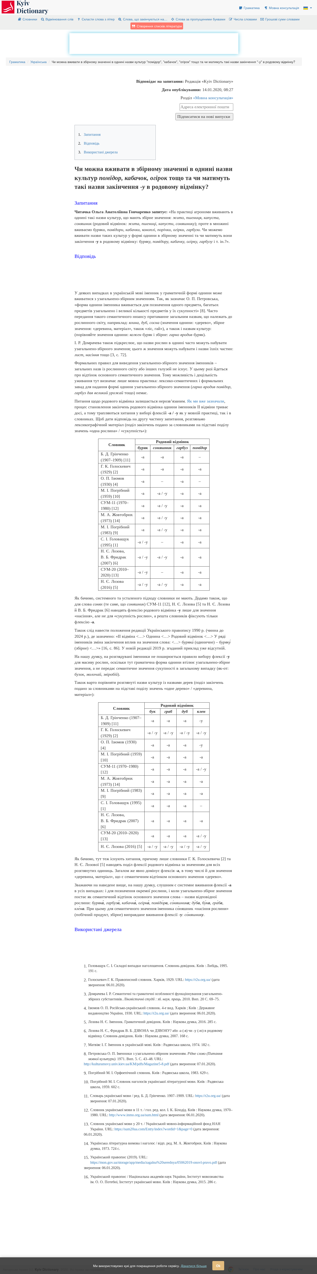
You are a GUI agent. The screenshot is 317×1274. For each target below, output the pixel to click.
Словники (29, 19)
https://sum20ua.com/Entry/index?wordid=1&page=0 (153, 1129)
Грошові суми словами (282, 19)
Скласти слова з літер (98, 19)
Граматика (251, 7)
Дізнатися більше (194, 1265)
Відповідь (88, 143)
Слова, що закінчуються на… (144, 19)
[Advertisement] (153, 43)
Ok (218, 1265)
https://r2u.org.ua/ (198, 980)
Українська (38, 61)
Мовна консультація (283, 7)
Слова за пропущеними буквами (200, 19)
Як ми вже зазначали (205, 401)
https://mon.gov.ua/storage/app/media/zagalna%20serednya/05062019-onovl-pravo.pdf (153, 1162)
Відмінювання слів (59, 19)
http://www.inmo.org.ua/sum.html (133, 1115)
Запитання (89, 134)
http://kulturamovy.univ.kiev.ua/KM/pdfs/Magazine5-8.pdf (126, 1064)
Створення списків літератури (159, 26)
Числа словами (245, 19)
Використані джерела (98, 152)
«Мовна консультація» (213, 97)
